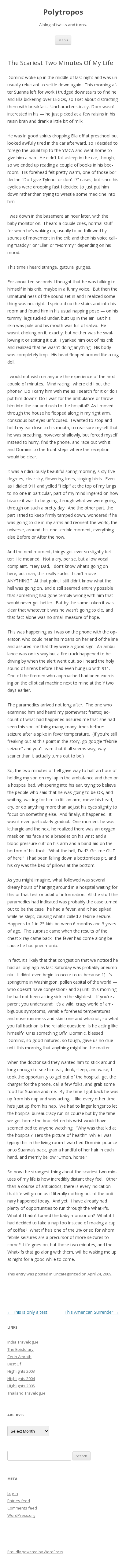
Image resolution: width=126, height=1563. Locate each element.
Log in (12, 1493)
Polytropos (63, 12)
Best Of (14, 1364)
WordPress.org (21, 1515)
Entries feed (18, 1500)
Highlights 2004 (21, 1378)
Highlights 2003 (21, 1371)
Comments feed (22, 1508)
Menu (63, 40)
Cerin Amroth (19, 1356)
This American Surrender (92, 1312)
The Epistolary (20, 1349)
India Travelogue (23, 1342)
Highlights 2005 (21, 1386)
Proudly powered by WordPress (35, 1551)
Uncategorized (67, 1274)
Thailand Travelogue (26, 1393)
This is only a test (27, 1312)
